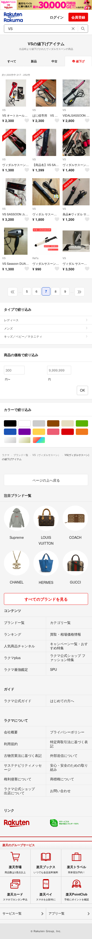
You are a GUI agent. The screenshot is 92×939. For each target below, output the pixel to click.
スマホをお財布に (46, 897)
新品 (34, 61)
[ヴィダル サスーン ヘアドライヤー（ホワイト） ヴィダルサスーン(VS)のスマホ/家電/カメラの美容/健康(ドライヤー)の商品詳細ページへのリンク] (76, 241)
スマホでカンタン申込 (15, 897)
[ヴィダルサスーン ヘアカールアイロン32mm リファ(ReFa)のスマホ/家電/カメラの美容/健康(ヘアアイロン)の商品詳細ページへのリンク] (46, 241)
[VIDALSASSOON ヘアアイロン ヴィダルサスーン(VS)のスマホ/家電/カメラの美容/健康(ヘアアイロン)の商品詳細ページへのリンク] (76, 93)
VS (4, 110)
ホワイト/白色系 (30, 423)
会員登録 (78, 17)
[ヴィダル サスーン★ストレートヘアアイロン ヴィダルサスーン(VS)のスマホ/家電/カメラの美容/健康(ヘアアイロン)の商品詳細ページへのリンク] (46, 191)
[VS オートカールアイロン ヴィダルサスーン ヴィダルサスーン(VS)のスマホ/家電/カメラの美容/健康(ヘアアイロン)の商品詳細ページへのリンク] (15, 93)
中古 (54, 61)
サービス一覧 (12, 913)
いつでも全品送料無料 (46, 869)
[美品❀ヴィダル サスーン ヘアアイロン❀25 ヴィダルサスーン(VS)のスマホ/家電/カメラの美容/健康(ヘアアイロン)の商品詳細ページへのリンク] (76, 191)
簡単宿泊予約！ (76, 869)
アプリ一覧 (57, 913)
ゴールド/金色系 (30, 440)
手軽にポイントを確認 (76, 897)
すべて (11, 61)
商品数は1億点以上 (15, 869)
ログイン (57, 17)
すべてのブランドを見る (46, 599)
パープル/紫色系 (30, 432)
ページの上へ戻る (46, 480)
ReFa (35, 258)
